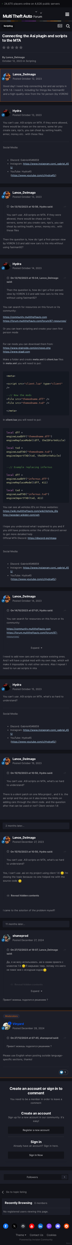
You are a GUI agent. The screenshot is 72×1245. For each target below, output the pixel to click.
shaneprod (20, 935)
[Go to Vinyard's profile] (6, 1026)
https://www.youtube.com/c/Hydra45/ (33, 175)
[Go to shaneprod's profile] (6, 938)
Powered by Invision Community (36, 1239)
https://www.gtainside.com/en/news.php (27, 347)
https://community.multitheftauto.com (25, 316)
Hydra (17, 111)
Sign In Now (36, 1155)
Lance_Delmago (15, 57)
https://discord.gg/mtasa (42, 538)
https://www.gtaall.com (16, 351)
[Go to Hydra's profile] (6, 113)
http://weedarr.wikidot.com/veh (21, 514)
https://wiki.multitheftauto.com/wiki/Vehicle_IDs (30, 510)
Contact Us (36, 1234)
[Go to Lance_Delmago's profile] (7, 76)
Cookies (51, 1234)
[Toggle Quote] (8, 206)
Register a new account (36, 1130)
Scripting (31, 60)
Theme (20, 1234)
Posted (27, 78)
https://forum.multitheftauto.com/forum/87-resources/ (34, 320)
